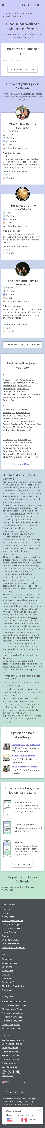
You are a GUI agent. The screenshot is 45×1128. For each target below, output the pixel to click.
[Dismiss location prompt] (39, 1110)
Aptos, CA (25, 394)
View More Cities (20, 464)
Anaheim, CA (23, 388)
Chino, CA (18, 457)
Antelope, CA (9, 391)
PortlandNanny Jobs (12, 1017)
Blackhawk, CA (27, 421)
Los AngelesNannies (12, 1044)
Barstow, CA (9, 413)
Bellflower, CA (9, 415)
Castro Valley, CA (11, 454)
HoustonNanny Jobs (12, 1021)
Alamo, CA (22, 383)
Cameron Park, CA (12, 442)
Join (38, 5)
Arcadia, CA (36, 394)
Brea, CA (19, 424)
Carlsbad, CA (9, 448)
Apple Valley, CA (10, 394)
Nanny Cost (7, 990)
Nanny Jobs (7, 890)
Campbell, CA (28, 442)
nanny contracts (17, 514)
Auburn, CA (8, 400)
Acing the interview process (25, 767)
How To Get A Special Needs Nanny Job (25, 760)
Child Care (20, 887)
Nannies (30, 887)
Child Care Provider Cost (14, 986)
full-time (16, 606)
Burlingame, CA (23, 430)
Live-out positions (21, 623)
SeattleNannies (9, 1067)
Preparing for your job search (26, 745)
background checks (23, 511)
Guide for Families (10, 940)
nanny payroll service (17, 519)
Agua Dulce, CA (27, 380)
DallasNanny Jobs (11, 1024)
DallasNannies (9, 1063)
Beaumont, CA (23, 413)
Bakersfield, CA (10, 410)
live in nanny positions (25, 632)
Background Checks (12, 928)
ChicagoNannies (10, 1048)
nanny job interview (12, 667)
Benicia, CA (8, 418)
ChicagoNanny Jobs (12, 1009)
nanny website (25, 485)
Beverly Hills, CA (10, 421)
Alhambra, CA (9, 386)
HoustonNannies (10, 1059)
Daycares (6, 978)
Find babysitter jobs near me (22, 345)
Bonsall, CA (8, 424)
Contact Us (7, 1075)
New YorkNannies (11, 1051)
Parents (6, 913)
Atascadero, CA (24, 397)
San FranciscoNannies (13, 1040)
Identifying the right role (23, 756)
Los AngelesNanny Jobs (14, 1005)
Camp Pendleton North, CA (16, 445)
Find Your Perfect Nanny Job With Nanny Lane (25, 749)
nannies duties (24, 563)
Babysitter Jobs (8, 13)
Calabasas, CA (10, 439)
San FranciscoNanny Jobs (14, 1001)
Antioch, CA (22, 391)
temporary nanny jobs (23, 594)
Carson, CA (24, 451)
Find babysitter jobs (22, 69)
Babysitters (7, 887)
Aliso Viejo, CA (24, 386)
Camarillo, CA (24, 439)
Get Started (22, 864)
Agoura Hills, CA (10, 380)
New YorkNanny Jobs (12, 1013)
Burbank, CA (9, 430)
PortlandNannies (10, 1055)
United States (25, 13)
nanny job (36, 482)
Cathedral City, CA (29, 454)
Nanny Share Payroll (11, 924)
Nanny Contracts (10, 932)
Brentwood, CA (32, 424)
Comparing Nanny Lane (13, 947)
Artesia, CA (9, 397)
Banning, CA (25, 410)
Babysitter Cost (9, 982)
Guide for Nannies (10, 944)
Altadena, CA (9, 388)
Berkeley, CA (21, 418)
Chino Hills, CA (31, 457)
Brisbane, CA (9, 427)
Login (25, 5)
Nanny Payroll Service (12, 921)
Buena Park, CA (24, 427)
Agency (5, 936)
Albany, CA (34, 383)
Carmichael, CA (24, 448)
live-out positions (30, 620)
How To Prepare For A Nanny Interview (26, 771)
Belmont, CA (24, 415)
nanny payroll (28, 496)
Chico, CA (7, 457)
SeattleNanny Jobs (11, 1028)
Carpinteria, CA (10, 451)
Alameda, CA (9, 383)
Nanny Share (8, 917)
